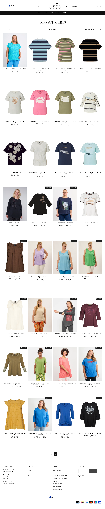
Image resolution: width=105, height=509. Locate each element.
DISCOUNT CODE (57, 484)
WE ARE (30, 470)
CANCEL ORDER (57, 489)
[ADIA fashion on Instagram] (79, 476)
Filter (9, 29)
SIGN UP (93, 471)
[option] (52, 13)
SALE (66, 6)
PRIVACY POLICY (57, 470)
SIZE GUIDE (56, 481)
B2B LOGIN (31, 473)
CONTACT (74, 6)
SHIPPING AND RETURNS (60, 478)
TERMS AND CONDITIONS (60, 476)
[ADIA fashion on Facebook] (83, 476)
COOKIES (55, 473)
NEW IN (36, 6)
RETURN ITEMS (57, 486)
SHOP (44, 6)
